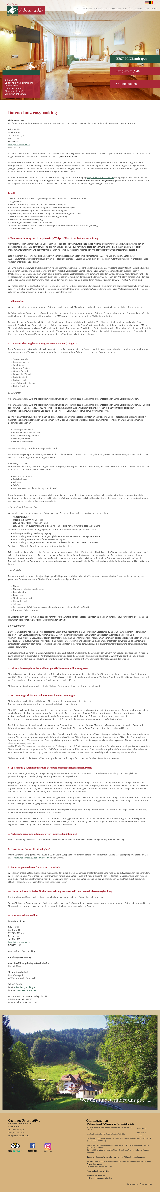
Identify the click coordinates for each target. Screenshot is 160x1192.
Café (78, 9)
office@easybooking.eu (25, 987)
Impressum (132, 1184)
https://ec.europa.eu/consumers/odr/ (32, 857)
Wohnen (87, 9)
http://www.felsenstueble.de (100, 177)
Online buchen (126, 84)
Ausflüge (128, 9)
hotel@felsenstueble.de (19, 144)
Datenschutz (146, 1184)
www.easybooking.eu (26, 990)
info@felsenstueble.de (18, 1135)
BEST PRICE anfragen (131, 59)
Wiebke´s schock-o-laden (107, 9)
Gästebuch (151, 9)
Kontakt (139, 9)
